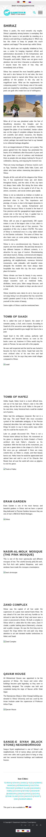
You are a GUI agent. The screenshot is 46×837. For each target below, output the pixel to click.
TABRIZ (10, 791)
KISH (21, 796)
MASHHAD (35, 788)
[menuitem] (33, 12)
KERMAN (37, 783)
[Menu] (39, 12)
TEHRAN (7, 783)
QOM (16, 799)
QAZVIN (35, 794)
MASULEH (29, 796)
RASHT (37, 796)
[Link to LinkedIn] (25, 825)
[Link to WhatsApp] (29, 825)
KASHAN (17, 791)
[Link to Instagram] (21, 825)
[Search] (33, 12)
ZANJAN (21, 794)
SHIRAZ (24, 783)
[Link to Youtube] (37, 825)
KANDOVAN (11, 794)
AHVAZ (28, 794)
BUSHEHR (35, 791)
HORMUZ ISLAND (23, 788)
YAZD (30, 783)
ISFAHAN (15, 783)
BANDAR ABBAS (25, 799)
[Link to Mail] (41, 825)
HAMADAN (11, 785)
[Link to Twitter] (33, 825)
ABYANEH (26, 791)
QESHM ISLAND (11, 796)
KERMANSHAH (23, 785)
